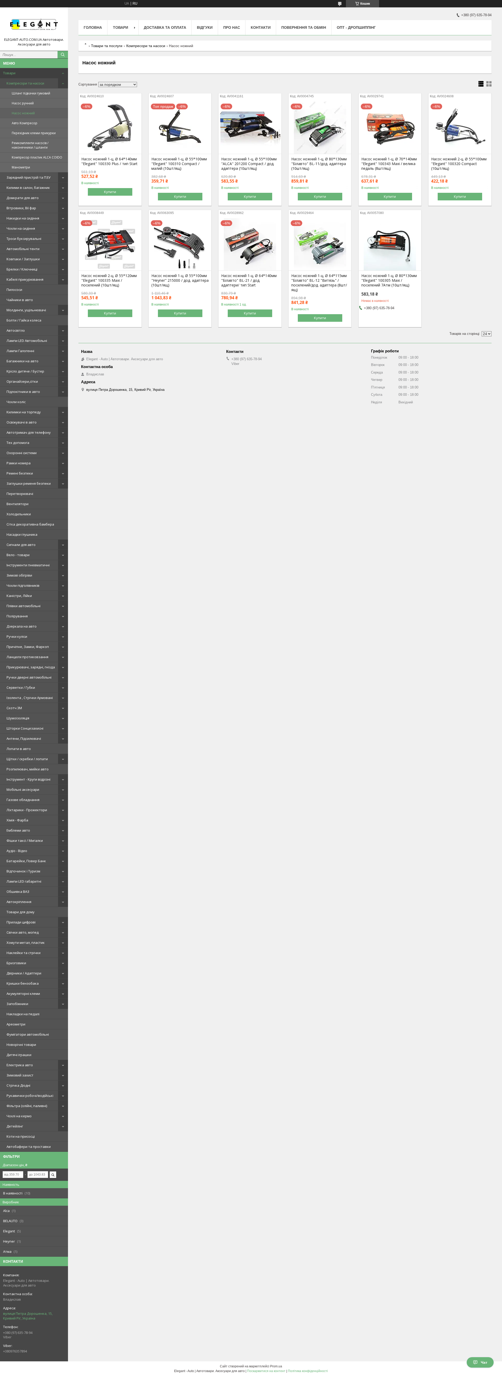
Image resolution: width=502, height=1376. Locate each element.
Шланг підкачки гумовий (31, 93)
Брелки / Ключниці (22, 269)
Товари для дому (21, 912)
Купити (110, 191)
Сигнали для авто (21, 544)
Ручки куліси (17, 636)
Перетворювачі (20, 493)
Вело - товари (18, 554)
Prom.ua (276, 1366)
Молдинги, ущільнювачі (26, 310)
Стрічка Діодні (18, 1085)
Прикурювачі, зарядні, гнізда (31, 667)
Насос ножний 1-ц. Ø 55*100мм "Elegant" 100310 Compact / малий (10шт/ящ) (179, 164)
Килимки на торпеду (24, 412)
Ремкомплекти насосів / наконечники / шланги (30, 145)
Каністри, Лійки (19, 595)
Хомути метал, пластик (26, 942)
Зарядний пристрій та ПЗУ (28, 177)
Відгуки (205, 27)
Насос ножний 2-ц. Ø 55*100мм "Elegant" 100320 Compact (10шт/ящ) (459, 164)
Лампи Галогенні (20, 350)
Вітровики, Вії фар (21, 208)
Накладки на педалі (23, 1014)
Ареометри (16, 1024)
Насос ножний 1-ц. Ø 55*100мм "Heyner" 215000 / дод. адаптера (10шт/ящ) (180, 280)
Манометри (21, 167)
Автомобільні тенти (23, 248)
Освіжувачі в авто (22, 422)
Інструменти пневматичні (28, 565)
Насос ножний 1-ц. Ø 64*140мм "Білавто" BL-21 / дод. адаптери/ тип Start (249, 280)
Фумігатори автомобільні (28, 1034)
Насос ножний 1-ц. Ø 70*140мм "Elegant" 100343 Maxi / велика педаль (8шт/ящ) (389, 164)
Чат (484, 1362)
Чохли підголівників (23, 585)
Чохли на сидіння (21, 228)
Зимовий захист (20, 1075)
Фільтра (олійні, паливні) (27, 1105)
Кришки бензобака (23, 983)
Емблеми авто (18, 830)
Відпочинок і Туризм (23, 871)
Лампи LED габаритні (24, 881)
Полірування (17, 616)
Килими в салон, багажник (28, 187)
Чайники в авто (20, 299)
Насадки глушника (22, 534)
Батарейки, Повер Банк (26, 861)
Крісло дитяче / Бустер (25, 371)
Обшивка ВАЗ (18, 891)
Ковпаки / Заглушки (23, 259)
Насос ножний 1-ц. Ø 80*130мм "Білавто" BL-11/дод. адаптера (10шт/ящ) (319, 164)
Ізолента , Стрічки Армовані (30, 697)
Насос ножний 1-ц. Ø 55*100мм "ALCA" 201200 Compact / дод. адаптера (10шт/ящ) (249, 164)
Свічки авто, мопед (23, 932)
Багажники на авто (22, 361)
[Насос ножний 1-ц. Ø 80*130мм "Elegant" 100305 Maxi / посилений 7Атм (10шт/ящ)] (390, 244)
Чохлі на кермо (19, 1116)
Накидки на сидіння (23, 218)
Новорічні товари (21, 1044)
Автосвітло (16, 330)
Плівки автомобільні (24, 606)
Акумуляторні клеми (23, 993)
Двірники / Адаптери (24, 973)
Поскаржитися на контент (266, 1371)
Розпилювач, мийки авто (28, 769)
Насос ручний (23, 103)
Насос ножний (23, 113)
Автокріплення (19, 901)
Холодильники (19, 514)
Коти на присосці (21, 1136)
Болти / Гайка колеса (24, 320)
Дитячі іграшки (19, 1054)
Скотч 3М (14, 708)
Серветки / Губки (21, 687)
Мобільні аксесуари (23, 789)
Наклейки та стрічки (24, 952)
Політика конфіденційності (308, 1371)
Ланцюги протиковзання (27, 657)
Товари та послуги (106, 46)
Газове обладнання (23, 799)
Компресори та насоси (25, 83)
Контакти (261, 27)
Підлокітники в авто (23, 391)
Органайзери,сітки (22, 381)
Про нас (231, 27)
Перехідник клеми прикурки (34, 133)
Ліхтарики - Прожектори (27, 810)
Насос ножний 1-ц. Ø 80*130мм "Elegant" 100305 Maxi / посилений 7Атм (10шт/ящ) (389, 280)
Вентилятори (17, 503)
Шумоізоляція (18, 718)
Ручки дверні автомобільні (29, 677)
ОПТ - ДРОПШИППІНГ (356, 27)
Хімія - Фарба (17, 820)
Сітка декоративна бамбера (30, 524)
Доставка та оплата (165, 27)
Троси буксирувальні (24, 238)
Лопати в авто (19, 748)
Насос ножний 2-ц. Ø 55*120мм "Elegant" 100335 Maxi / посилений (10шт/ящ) (109, 280)
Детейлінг (15, 1126)
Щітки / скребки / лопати (27, 759)
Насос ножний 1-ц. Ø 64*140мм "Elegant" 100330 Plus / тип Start (109, 161)
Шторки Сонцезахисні (25, 728)
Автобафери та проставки (29, 1146)
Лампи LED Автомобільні (27, 340)
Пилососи (14, 289)
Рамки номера (19, 463)
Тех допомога (18, 442)
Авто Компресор (24, 123)
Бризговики (16, 963)
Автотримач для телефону (29, 432)
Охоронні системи (22, 452)
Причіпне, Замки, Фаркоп (28, 646)
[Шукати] (63, 55)
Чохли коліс (16, 401)
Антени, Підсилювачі (24, 738)
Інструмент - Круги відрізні (28, 779)
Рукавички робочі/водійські (30, 1095)
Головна (93, 27)
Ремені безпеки (20, 473)
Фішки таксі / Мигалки (25, 840)
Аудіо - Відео (17, 850)
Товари (9, 73)
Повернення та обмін (303, 27)
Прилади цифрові (21, 922)
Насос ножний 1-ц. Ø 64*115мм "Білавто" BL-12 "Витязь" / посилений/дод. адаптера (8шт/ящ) (319, 282)
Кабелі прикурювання (25, 279)
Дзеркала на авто (22, 626)
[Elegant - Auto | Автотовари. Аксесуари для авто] (34, 24)
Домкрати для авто (23, 197)
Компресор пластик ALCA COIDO (37, 157)
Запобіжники (17, 1003)
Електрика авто (20, 1065)
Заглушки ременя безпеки (29, 483)
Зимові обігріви (19, 575)
